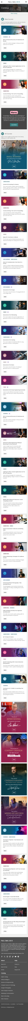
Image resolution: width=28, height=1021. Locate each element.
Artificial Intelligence (5, 979)
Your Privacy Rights (19, 1004)
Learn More (14, 124)
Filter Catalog (14, 13)
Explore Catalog (4, 976)
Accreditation (12, 1004)
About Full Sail (4, 967)
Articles (2, 969)
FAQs (16, 967)
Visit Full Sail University (5, 1004)
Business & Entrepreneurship (7, 982)
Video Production (4, 998)
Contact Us (17, 964)
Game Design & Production (7, 990)
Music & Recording (5, 996)
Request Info (17, 969)
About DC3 (3, 964)
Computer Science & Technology (8, 985)
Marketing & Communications (7, 993)
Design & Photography (6, 987)
